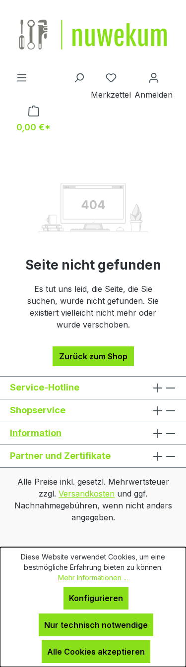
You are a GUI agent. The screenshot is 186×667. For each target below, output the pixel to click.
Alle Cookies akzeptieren (96, 652)
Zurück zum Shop (93, 356)
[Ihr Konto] (153, 77)
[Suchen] (79, 77)
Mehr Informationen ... (93, 577)
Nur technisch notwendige (96, 625)
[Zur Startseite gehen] (93, 35)
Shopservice (37, 410)
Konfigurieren (96, 598)
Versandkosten (87, 494)
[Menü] (22, 77)
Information (36, 433)
